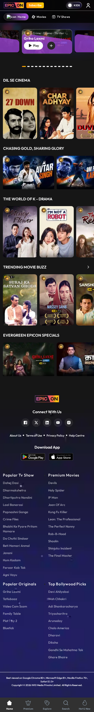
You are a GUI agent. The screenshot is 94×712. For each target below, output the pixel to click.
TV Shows (63, 17)
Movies (41, 17)
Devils (52, 483)
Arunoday (55, 621)
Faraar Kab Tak (14, 567)
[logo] (47, 398)
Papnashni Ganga (15, 512)
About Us (15, 435)
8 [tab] (51, 66)
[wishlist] (51, 46)
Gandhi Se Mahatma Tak (65, 650)
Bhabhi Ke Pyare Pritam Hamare (20, 528)
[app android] (35, 457)
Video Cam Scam (15, 606)
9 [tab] (55, 66)
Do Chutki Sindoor (15, 538)
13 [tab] (71, 66)
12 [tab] (67, 66)
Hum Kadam (11, 560)
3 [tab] (32, 66)
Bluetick (8, 628)
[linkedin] (47, 422)
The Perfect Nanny (61, 526)
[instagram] (69, 422)
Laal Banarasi (13, 505)
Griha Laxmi (11, 592)
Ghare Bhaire (57, 657)
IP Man (53, 497)
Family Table (12, 613)
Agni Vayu (10, 575)
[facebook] (25, 422)
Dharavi (54, 635)
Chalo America (58, 628)
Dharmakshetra (14, 490)
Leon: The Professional (64, 519)
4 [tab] (36, 66)
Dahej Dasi (11, 483)
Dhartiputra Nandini (17, 497)
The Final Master (60, 555)
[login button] (88, 5)
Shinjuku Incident (60, 548)
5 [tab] (40, 66)
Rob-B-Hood (57, 534)
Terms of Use (34, 435)
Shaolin (53, 541)
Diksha (53, 642)
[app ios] (61, 457)
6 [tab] (44, 66)
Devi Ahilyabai (58, 592)
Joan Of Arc (56, 505)
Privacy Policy (55, 435)
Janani (7, 553)
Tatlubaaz (10, 599)
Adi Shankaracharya (63, 606)
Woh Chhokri (57, 599)
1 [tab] (24, 66)
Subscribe (35, 5)
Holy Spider (56, 490)
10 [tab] (59, 66)
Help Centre (76, 435)
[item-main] (20, 112)
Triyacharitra (57, 613)
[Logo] (14, 5)
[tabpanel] (47, 37)
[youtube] (58, 422)
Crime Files (11, 519)
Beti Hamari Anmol (16, 546)
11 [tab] (63, 66)
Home (22, 17)
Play (35, 45)
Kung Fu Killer (57, 512)
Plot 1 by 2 (10, 621)
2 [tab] (28, 66)
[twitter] (36, 422)
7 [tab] (48, 66)
